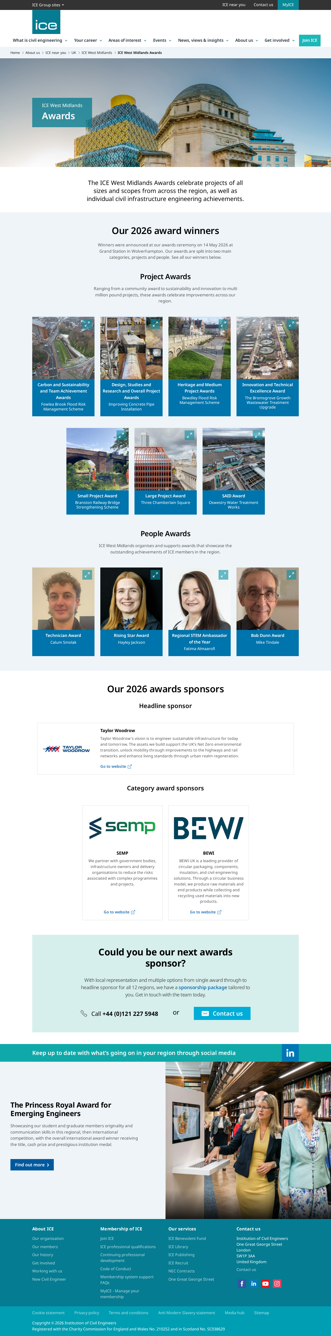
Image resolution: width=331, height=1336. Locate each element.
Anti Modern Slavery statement (186, 1312)
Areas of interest (125, 40)
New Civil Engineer (49, 1279)
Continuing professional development (122, 1257)
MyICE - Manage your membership (119, 1293)
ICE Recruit (178, 1263)
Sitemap (261, 1312)
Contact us (263, 4)
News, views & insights (200, 40)
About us (244, 40)
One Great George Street (191, 1279)
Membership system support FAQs (127, 1279)
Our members (45, 1246)
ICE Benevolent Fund (187, 1238)
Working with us (47, 1271)
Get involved (277, 40)
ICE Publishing (181, 1254)
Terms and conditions (129, 1312)
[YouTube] (265, 1284)
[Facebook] (242, 1284)
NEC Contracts (181, 1271)
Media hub (234, 1312)
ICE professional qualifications (128, 1246)
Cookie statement (48, 1312)
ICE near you (233, 4)
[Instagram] (277, 1284)
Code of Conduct (115, 1268)
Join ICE (309, 40)
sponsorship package (203, 987)
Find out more (30, 1165)
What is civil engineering (37, 40)
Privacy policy (86, 1312)
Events (159, 40)
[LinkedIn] (290, 1053)
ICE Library (178, 1246)
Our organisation (48, 1238)
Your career (85, 40)
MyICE (288, 4)
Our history (42, 1254)
